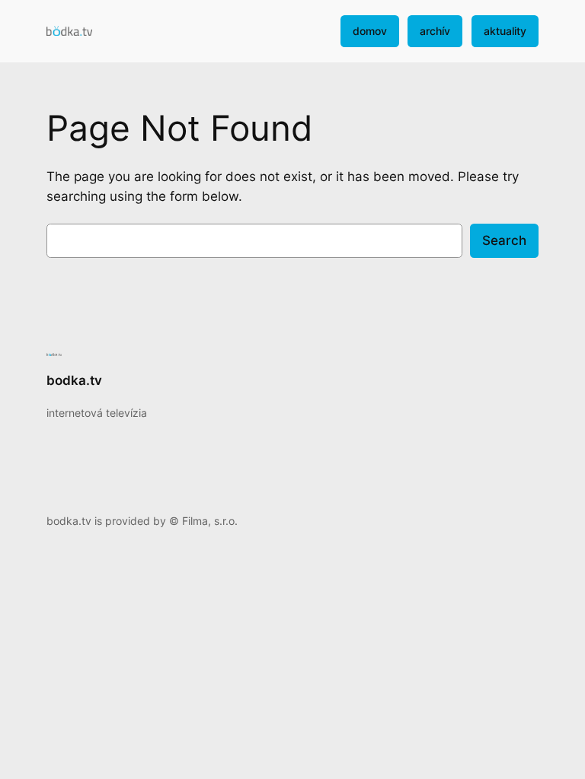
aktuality (505, 30)
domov (370, 30)
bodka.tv (74, 380)
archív (435, 30)
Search (504, 240)
